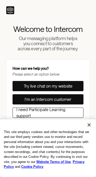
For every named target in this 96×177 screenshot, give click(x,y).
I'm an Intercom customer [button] (48, 99)
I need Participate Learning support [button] (40, 113)
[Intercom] (10, 10)
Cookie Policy (32, 167)
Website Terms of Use (53, 162)
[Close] (89, 125)
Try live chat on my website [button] (48, 86)
